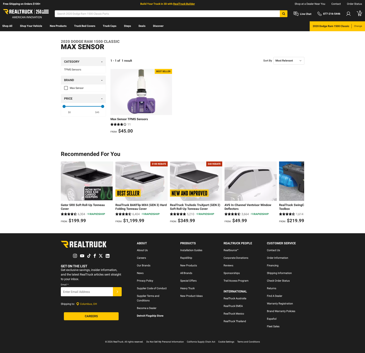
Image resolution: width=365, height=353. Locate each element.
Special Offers (188, 280)
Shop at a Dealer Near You (310, 3)
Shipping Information (279, 273)
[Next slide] (300, 193)
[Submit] (117, 291)
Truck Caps (109, 25)
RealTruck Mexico (234, 313)
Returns (271, 288)
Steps (127, 25)
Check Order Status (278, 280)
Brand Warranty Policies (281, 311)
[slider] (64, 106)
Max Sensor (77, 87)
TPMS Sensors (72, 69)
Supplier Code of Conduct (152, 288)
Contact (336, 3)
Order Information (277, 257)
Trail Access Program (236, 280)
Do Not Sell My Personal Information (165, 341)
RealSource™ (231, 250)
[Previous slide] (64, 193)
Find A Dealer (274, 295)
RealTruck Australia (235, 298)
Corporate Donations (236, 257)
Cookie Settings (226, 341)
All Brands (186, 273)
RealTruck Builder (184, 3)
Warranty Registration (280, 303)
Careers (141, 257)
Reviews (228, 265)
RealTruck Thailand (235, 321)
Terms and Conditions (248, 341)
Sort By (267, 60)
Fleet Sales (273, 326)
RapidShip (186, 257)
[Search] (283, 13)
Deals (142, 25)
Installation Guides (191, 250)
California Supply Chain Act (201, 341)
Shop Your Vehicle (31, 25)
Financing (273, 265)
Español (271, 318)
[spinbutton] (69, 112)
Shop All (7, 25)
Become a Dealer (146, 308)
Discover (158, 25)
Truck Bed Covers (84, 25)
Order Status (354, 3)
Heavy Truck (187, 288)
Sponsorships (232, 273)
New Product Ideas (191, 295)
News (140, 273)
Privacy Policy (145, 280)
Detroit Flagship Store (150, 315)
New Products (58, 25)
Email (64, 284)
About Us (142, 250)
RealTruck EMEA (233, 305)
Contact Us (273, 250)
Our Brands (143, 265)
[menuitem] (7, 26)
